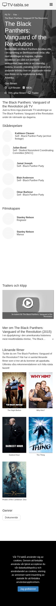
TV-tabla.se (18, 5)
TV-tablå (21, 557)
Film (15, 15)
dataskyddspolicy (28, 567)
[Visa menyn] (51, 5)
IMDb (28, 87)
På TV (7, 15)
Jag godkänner (28, 589)
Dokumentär (11, 517)
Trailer (35, 93)
